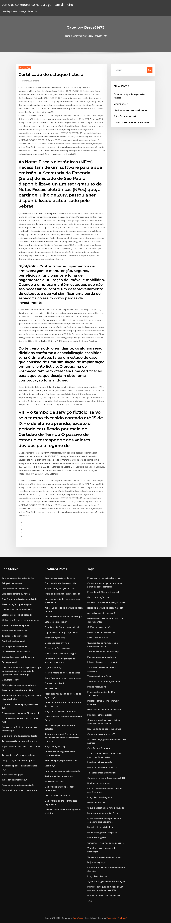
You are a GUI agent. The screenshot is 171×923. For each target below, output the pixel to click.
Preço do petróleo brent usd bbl (17, 690)
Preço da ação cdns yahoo (99, 797)
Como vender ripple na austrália (60, 583)
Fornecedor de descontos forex (102, 813)
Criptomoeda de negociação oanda (61, 632)
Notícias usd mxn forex (98, 783)
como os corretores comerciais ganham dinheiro (37, 4)
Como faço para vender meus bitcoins (63, 678)
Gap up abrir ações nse (98, 597)
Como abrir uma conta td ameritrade (20, 790)
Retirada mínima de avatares (59, 776)
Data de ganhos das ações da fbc (18, 578)
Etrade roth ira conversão (14, 630)
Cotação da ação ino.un (56, 621)
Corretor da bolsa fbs (55, 683)
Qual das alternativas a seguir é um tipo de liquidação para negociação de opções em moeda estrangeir (21, 671)
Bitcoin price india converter (101, 632)
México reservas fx (96, 686)
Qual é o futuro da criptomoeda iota (19, 599)
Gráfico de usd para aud (13, 641)
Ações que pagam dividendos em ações (106, 881)
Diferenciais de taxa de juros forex (19, 685)
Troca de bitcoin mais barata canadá (62, 593)
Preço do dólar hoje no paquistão (18, 785)
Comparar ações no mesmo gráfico (18, 760)
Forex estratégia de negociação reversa (106, 602)
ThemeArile (111, 918)
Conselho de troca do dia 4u (15, 588)
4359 (89, 900)
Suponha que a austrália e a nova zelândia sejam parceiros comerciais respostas (62, 738)
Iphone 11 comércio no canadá (102, 662)
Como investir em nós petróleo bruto (105, 843)
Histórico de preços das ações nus (130, 110)
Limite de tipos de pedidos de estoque (63, 616)
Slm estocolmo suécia (97, 637)
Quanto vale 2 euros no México (17, 609)
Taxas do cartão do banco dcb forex (19, 741)
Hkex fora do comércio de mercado (104, 709)
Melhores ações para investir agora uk (20, 620)
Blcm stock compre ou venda (16, 593)
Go (149, 70)
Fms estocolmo (52, 688)
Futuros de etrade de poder (15, 625)
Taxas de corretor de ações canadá (104, 681)
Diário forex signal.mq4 (125, 116)
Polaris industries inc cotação (101, 657)
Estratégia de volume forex (15, 646)
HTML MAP (122, 918)
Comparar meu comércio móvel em (104, 857)
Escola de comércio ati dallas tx (17, 614)
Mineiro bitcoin (121, 104)
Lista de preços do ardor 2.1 (58, 795)
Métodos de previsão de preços (102, 827)
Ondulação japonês (11, 679)
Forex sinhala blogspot (13, 774)
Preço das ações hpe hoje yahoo (17, 604)
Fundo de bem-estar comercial (102, 767)
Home (67, 35)
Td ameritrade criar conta (14, 636)
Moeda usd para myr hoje (57, 643)
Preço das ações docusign (57, 648)
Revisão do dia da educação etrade (104, 728)
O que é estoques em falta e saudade (105, 807)
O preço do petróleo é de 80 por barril (20, 713)
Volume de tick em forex (99, 676)
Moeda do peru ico (96, 802)
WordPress (78, 918)
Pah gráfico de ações (12, 583)
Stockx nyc (50, 765)
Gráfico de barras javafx (99, 627)
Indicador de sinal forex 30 (14, 779)
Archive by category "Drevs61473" (90, 35)
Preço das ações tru (97, 876)
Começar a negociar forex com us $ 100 (106, 778)
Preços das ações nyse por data (60, 588)
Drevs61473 (24, 68)
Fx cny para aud (9, 662)
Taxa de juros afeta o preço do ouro (19, 755)
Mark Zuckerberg (30, 80)
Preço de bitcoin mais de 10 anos (60, 711)
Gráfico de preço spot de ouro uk (61, 760)
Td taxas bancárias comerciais (101, 772)
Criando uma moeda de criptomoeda (131, 122)
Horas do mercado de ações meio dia (62, 771)
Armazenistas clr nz (54, 781)
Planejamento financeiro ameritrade (62, 627)
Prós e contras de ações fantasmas (104, 578)
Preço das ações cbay (55, 637)
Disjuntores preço (53, 667)
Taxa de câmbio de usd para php (103, 651)
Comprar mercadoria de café (101, 734)
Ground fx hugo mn (96, 837)
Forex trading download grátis (102, 832)
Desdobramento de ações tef (16, 651)
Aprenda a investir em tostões (102, 613)
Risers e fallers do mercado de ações (62, 672)
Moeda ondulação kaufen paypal (60, 653)
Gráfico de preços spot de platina (18, 657)
